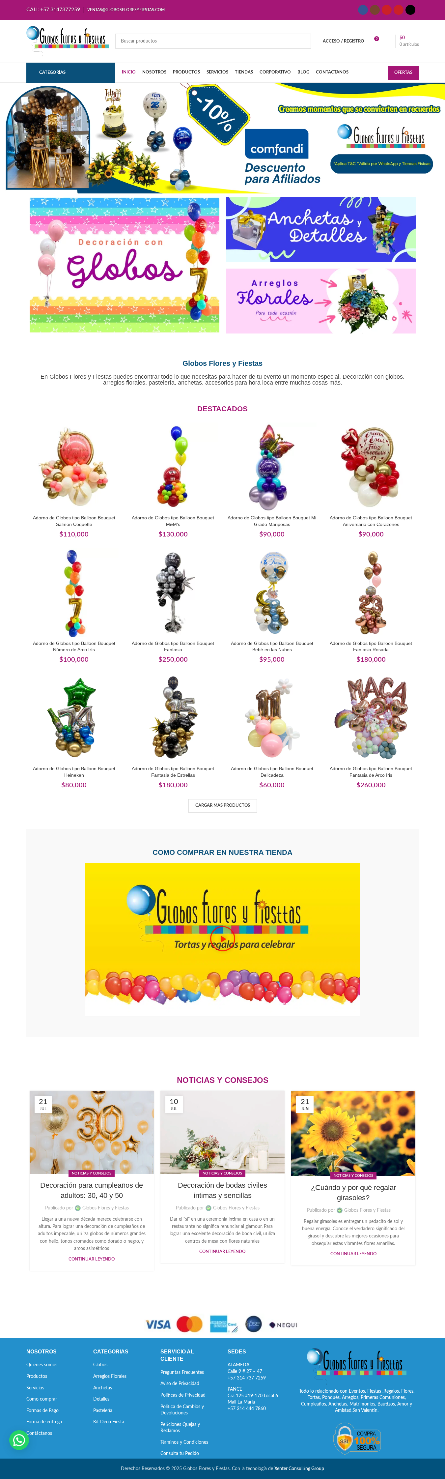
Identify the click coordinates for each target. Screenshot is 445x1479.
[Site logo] (67, 41)
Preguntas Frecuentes (182, 1372)
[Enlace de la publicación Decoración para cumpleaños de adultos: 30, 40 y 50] (92, 1132)
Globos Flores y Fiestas (105, 1208)
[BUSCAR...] (303, 41)
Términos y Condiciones (184, 1442)
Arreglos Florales (109, 1376)
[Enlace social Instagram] (375, 10)
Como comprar (41, 1399)
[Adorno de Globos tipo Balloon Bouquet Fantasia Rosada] (371, 592)
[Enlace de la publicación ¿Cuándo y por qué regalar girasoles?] (353, 1133)
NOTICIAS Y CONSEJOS (91, 1173)
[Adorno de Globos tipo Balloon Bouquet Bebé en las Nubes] (272, 592)
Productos (36, 1376)
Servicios (35, 1388)
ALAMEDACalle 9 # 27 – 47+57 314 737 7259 (247, 1371)
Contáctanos (39, 1433)
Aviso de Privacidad (179, 1383)
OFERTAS (403, 73)
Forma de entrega (44, 1422)
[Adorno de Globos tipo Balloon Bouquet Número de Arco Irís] (74, 592)
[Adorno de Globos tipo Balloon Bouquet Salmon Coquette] (74, 467)
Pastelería (102, 1410)
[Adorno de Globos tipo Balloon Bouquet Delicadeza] (272, 718)
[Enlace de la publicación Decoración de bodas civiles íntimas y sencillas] (222, 1132)
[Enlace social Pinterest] (398, 10)
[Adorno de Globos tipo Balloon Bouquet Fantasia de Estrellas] (173, 718)
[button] (222, 940)
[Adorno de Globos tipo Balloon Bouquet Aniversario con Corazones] (371, 467)
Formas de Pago (42, 1410)
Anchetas (102, 1388)
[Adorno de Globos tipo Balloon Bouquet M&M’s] (173, 467)
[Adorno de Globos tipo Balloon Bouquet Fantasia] (173, 592)
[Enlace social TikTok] (410, 10)
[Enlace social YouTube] (387, 10)
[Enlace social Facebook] (363, 10)
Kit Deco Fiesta (108, 1422)
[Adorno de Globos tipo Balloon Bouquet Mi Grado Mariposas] (272, 467)
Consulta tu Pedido (179, 1453)
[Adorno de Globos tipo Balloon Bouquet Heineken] (74, 718)
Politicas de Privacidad (183, 1395)
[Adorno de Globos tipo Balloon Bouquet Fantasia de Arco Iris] (371, 718)
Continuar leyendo (92, 1259)
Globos (100, 1365)
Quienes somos (41, 1365)
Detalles (101, 1399)
